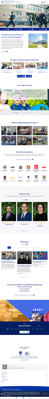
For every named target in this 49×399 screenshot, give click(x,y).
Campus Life (4, 378)
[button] (39, 325)
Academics (4, 374)
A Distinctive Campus (19, 71)
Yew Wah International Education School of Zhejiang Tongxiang (13, 1)
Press (28, 247)
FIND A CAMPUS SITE (7, 3)
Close (45, 393)
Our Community (5, 379)
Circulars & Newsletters (35, 247)
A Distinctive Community (30, 71)
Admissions (4, 376)
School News (14, 247)
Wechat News (21, 247)
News (3, 381)
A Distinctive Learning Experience (6, 71)
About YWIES (4, 372)
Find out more (8, 395)
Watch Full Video (24, 19)
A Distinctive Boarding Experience (42, 71)
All (9, 247)
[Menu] (47, 2)
